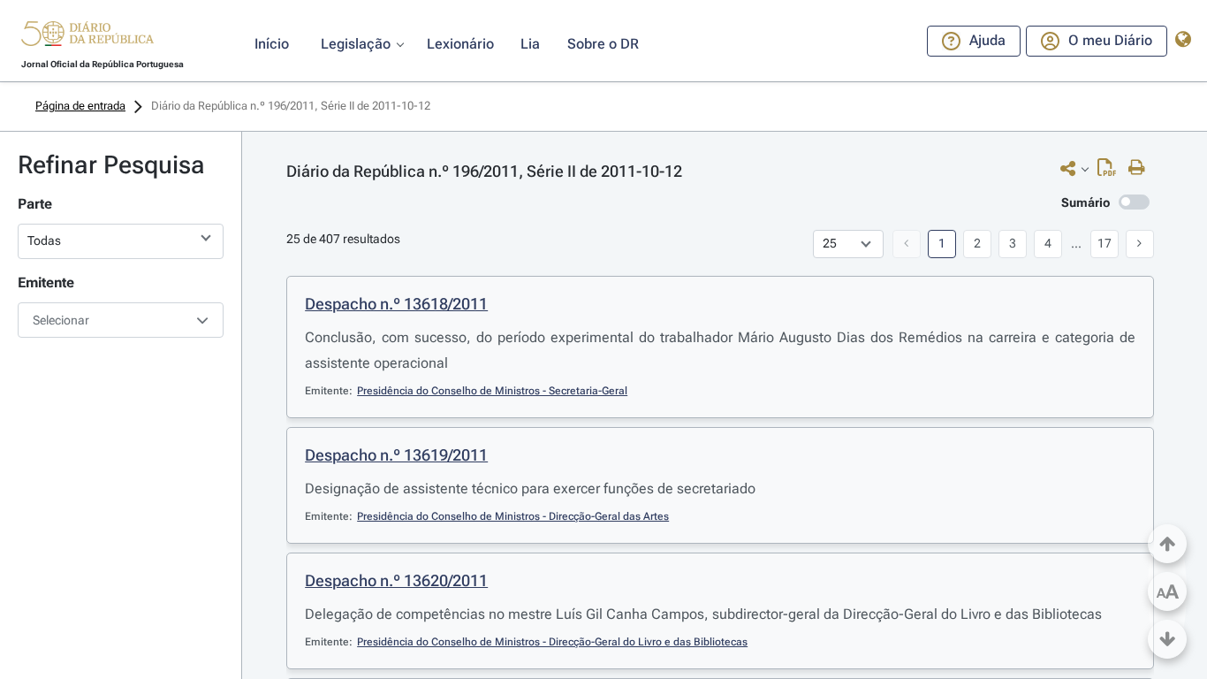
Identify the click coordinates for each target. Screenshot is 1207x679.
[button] (87, 36)
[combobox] (121, 320)
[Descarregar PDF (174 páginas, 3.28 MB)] (1111, 171)
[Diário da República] (87, 37)
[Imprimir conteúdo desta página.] (1141, 168)
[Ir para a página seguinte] (1140, 244)
